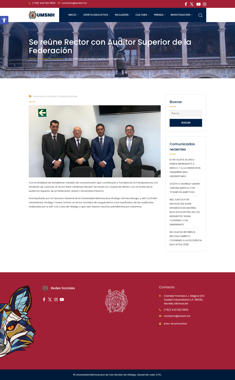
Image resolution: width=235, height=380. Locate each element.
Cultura (141, 15)
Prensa (159, 15)
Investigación (180, 15)
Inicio (72, 15)
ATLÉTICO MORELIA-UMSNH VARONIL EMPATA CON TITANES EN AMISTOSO (185, 188)
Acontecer (39, 96)
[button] (4, 20)
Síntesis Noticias (67, 96)
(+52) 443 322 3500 (43, 3)
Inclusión (121, 15)
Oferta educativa (95, 15)
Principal (52, 96)
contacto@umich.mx (74, 3)
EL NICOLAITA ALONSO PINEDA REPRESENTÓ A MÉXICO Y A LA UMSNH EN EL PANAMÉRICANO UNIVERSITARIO (185, 168)
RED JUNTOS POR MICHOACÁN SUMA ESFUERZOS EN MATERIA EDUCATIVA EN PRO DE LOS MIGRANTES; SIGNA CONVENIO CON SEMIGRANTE (185, 212)
